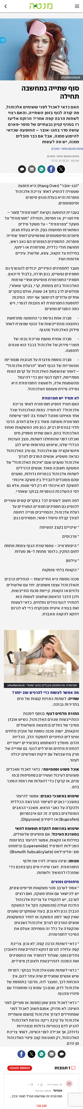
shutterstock (70, 77)
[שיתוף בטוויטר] (61, 169)
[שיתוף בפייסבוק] (51, 169)
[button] (41, 615)
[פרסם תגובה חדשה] (22, 169)
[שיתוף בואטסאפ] (42, 169)
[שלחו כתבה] (32, 169)
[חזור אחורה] (5, 6)
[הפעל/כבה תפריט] (77, 6)
